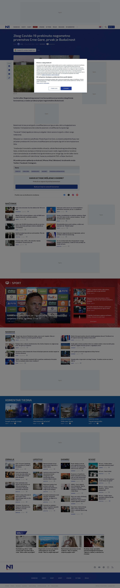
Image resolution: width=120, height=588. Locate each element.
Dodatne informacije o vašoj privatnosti (50, 74)
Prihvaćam (66, 88)
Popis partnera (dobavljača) (42, 83)
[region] (60, 76)
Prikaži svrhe (54, 88)
